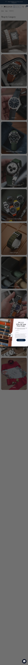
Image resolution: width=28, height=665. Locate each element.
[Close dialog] (27, 319)
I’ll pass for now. (21, 342)
